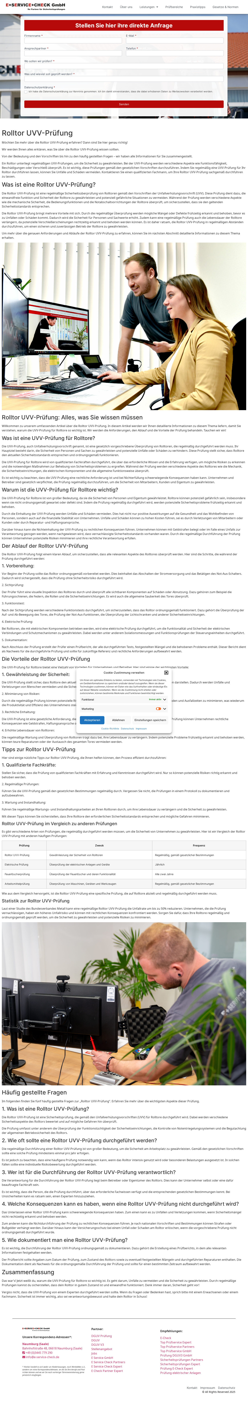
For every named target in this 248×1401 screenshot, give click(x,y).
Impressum (141, 728)
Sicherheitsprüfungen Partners (181, 1360)
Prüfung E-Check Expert (176, 1368)
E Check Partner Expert (107, 1371)
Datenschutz (127, 728)
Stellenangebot (101, 1349)
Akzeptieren (92, 720)
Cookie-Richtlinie (110, 728)
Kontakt (107, 7)
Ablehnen (118, 720)
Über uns (126, 7)
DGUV (95, 1340)
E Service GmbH (102, 1358)
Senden (124, 104)
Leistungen (147, 7)
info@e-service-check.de (42, 1357)
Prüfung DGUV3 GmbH (176, 1355)
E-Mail (131, 35)
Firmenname (33, 35)
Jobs (94, 1353)
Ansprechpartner (36, 48)
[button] (166, 673)
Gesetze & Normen (225, 7)
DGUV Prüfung (101, 1336)
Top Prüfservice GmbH (175, 1351)
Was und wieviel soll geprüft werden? (49, 74)
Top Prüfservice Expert (175, 1342)
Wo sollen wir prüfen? (39, 61)
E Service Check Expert (106, 1366)
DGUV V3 (97, 1345)
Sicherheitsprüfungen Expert (180, 1364)
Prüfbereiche (174, 7)
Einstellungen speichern (150, 720)
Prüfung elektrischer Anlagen (180, 1373)
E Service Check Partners (108, 1362)
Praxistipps (197, 7)
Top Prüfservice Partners (177, 1347)
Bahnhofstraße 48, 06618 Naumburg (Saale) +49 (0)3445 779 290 (52, 1348)
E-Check (165, 1338)
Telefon (132, 48)
